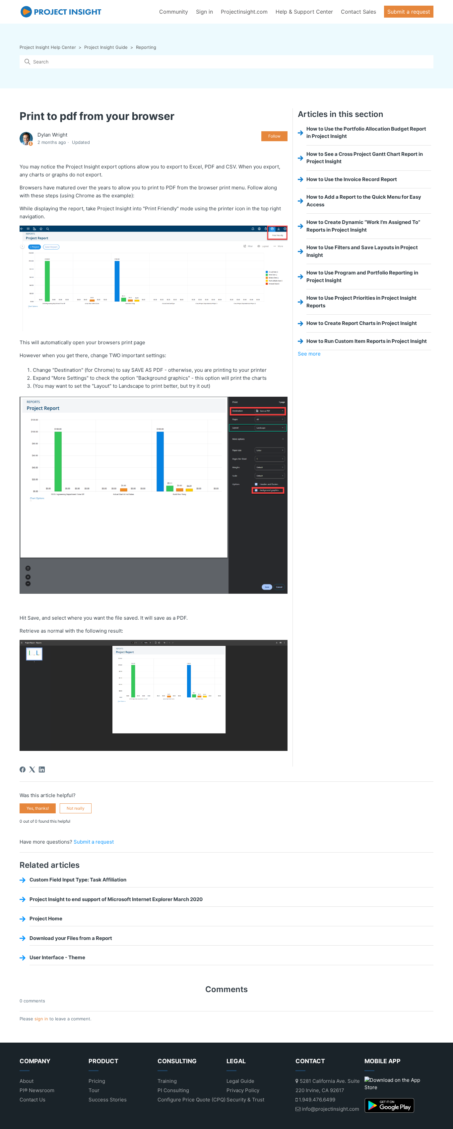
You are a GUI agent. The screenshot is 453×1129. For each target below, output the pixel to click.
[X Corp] (32, 769)
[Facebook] (23, 769)
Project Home (46, 918)
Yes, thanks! (38, 808)
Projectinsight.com (244, 11)
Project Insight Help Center (48, 47)
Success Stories (108, 1099)
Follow (274, 136)
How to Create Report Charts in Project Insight (361, 323)
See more (309, 354)
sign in (41, 1018)
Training (167, 1081)
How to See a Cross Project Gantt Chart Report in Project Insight (364, 158)
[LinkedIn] (42, 769)
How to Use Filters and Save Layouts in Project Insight (362, 251)
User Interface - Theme (57, 957)
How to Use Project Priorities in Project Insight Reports (361, 302)
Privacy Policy (243, 1090)
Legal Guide (240, 1081)
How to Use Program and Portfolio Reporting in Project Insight (362, 276)
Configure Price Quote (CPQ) (192, 1099)
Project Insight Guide (106, 47)
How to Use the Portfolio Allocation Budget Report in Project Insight (366, 133)
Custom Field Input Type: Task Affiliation (78, 879)
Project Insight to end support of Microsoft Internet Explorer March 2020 (116, 899)
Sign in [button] (204, 11)
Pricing (97, 1081)
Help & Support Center (304, 11)
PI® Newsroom (37, 1090)
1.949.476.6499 (316, 1099)
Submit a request (408, 11)
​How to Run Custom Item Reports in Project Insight (366, 341)
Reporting (146, 47)
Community (173, 11)
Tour (94, 1090)
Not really (76, 808)
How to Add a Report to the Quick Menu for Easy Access (363, 201)
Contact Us (32, 1099)
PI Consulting (173, 1090)
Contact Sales (358, 11)
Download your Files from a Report (71, 938)
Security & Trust (245, 1099)
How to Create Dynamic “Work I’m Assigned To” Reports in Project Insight (363, 226)
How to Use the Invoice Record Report (351, 179)
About (26, 1081)
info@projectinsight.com (329, 1109)
